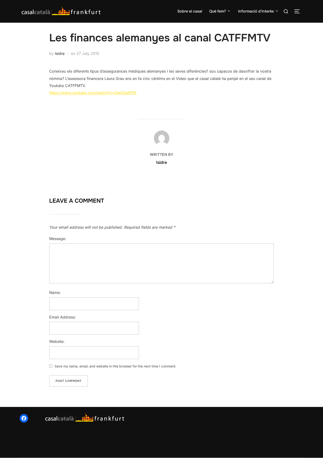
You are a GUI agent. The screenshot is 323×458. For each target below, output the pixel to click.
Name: (55, 292)
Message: (57, 238)
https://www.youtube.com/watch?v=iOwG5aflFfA (92, 92)
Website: (57, 341)
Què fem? (217, 11)
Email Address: (62, 317)
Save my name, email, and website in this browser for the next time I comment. (115, 366)
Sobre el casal (189, 11)
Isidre (60, 53)
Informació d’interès (256, 11)
